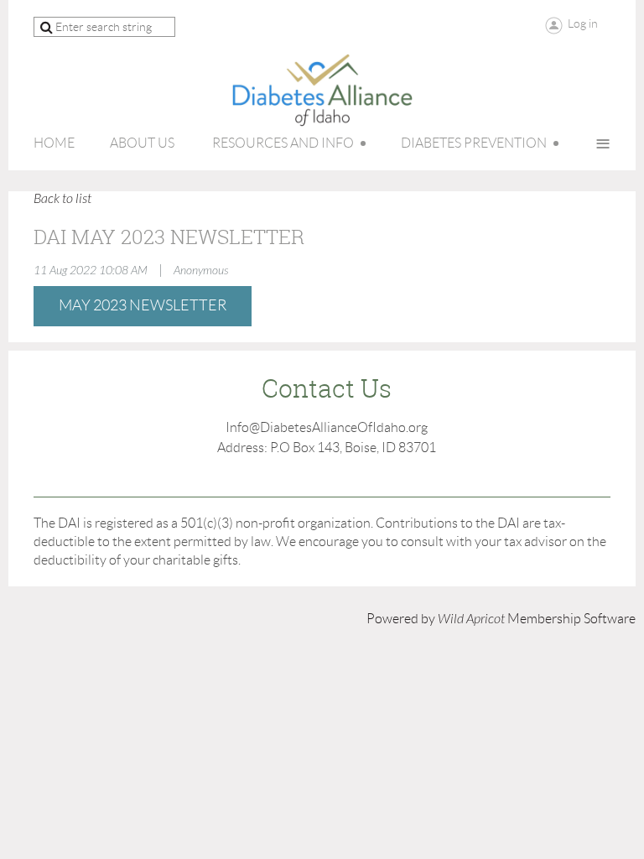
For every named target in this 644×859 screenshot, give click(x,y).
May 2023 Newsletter (142, 305)
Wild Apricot (471, 619)
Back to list (62, 198)
